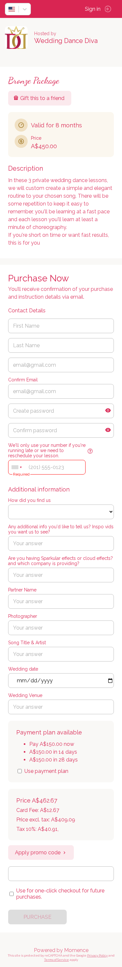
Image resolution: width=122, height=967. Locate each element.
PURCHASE (37, 917)
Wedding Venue (25, 695)
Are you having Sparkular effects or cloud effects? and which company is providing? (60, 561)
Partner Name (22, 589)
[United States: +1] (16, 467)
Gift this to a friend (42, 98)
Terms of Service (56, 959)
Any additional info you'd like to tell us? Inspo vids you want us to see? (61, 529)
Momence (76, 950)
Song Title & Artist (27, 642)
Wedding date (23, 669)
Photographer (22, 616)
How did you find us (29, 500)
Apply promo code (38, 852)
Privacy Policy (97, 955)
